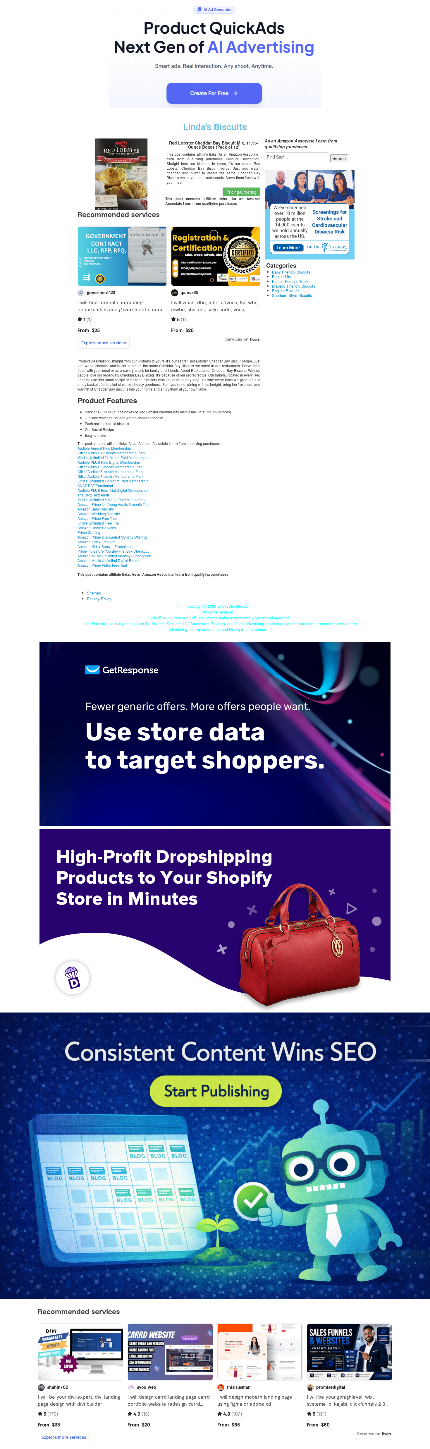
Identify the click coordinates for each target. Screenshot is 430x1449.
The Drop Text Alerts (94, 494)
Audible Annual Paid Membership (104, 448)
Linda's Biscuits (215, 127)
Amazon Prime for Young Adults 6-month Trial (113, 504)
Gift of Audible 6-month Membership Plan (110, 471)
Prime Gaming (89, 532)
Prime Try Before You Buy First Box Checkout (113, 551)
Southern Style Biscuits (292, 295)
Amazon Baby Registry (96, 508)
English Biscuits (286, 290)
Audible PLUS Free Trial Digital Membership (113, 490)
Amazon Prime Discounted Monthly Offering (112, 536)
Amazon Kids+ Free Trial (97, 541)
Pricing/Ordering (241, 192)
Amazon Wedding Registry (99, 513)
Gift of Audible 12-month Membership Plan (111, 452)
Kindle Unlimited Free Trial (99, 522)
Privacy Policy (99, 598)
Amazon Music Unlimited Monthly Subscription (114, 555)
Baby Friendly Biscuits (291, 272)
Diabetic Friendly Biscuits (293, 286)
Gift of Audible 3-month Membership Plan (110, 466)
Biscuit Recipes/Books (291, 281)
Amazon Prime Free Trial (97, 518)
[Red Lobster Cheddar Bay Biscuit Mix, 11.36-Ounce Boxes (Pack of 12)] (121, 173)
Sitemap (94, 593)
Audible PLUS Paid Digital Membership (109, 462)
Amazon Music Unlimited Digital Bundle (109, 560)
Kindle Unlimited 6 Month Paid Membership (112, 499)
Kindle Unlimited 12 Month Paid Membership (113, 480)
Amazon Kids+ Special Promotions (105, 546)
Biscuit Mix (281, 276)
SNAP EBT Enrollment (95, 485)
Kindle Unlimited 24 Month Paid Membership (113, 457)
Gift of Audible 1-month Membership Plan (110, 476)
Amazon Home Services (97, 527)
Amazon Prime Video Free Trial (102, 565)
